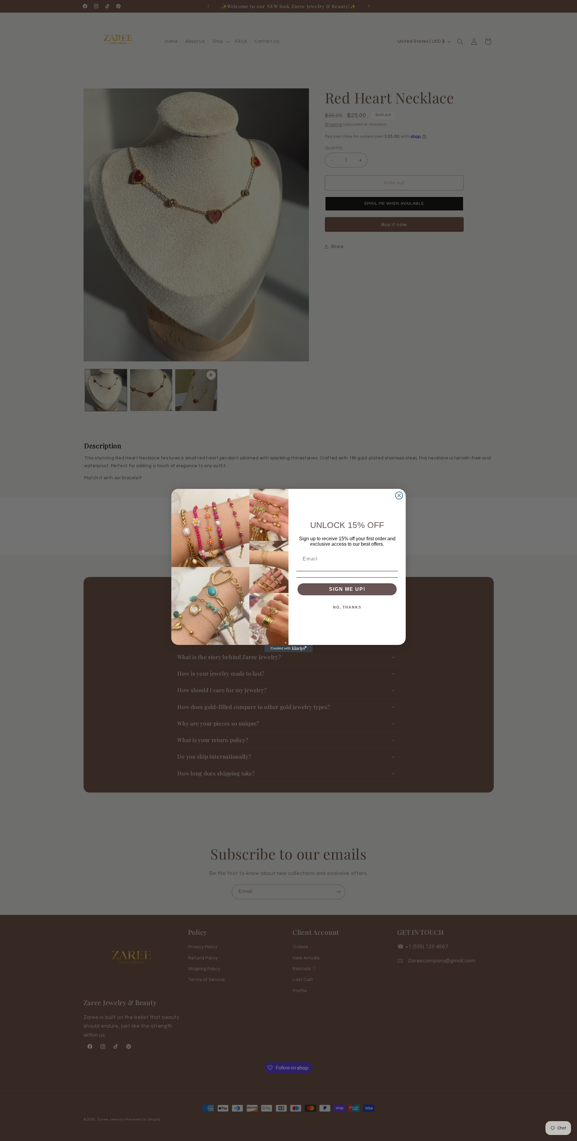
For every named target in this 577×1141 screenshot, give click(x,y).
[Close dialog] (399, 495)
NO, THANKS (347, 607)
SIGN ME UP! (347, 589)
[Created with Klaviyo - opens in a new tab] (288, 648)
